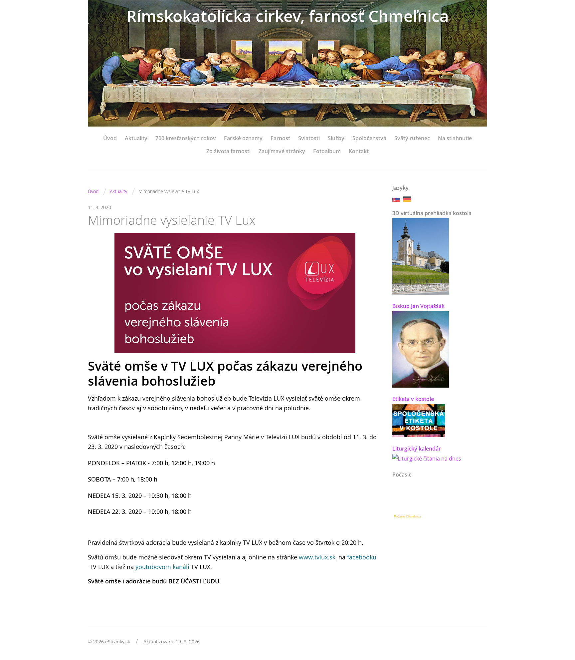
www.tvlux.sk (317, 557)
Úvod (110, 138)
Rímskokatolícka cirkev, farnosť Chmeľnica (287, 16)
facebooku (361, 557)
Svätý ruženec (412, 138)
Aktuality (136, 138)
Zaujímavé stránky (282, 151)
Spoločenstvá (369, 138)
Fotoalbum (327, 151)
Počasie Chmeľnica (407, 516)
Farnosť (280, 138)
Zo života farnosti (228, 151)
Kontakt (359, 151)
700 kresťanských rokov (185, 138)
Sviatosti (309, 138)
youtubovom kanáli (162, 567)
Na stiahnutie (455, 138)
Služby (336, 138)
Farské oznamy (243, 138)
